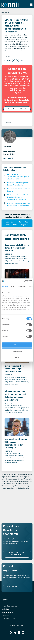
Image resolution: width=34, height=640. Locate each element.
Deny (17, 357)
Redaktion (5, 615)
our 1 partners (13, 296)
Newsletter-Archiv (8, 612)
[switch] (29, 324)
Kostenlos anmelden (16, 109)
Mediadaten (6, 609)
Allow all (17, 345)
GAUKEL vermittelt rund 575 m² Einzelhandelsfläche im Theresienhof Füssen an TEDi (17, 197)
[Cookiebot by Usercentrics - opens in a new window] (24, 281)
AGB (3, 603)
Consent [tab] (5, 286)
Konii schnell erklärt (8, 619)
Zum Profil (7, 158)
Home (3, 12)
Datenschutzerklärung (9, 606)
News (7, 12)
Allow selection (17, 351)
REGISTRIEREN (11, 586)
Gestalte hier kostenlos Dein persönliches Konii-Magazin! (17, 223)
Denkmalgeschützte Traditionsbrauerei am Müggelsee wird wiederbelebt (18, 176)
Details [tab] (13, 286)
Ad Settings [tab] (22, 286)
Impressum (8, 122)
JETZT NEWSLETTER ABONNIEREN (16, 553)
